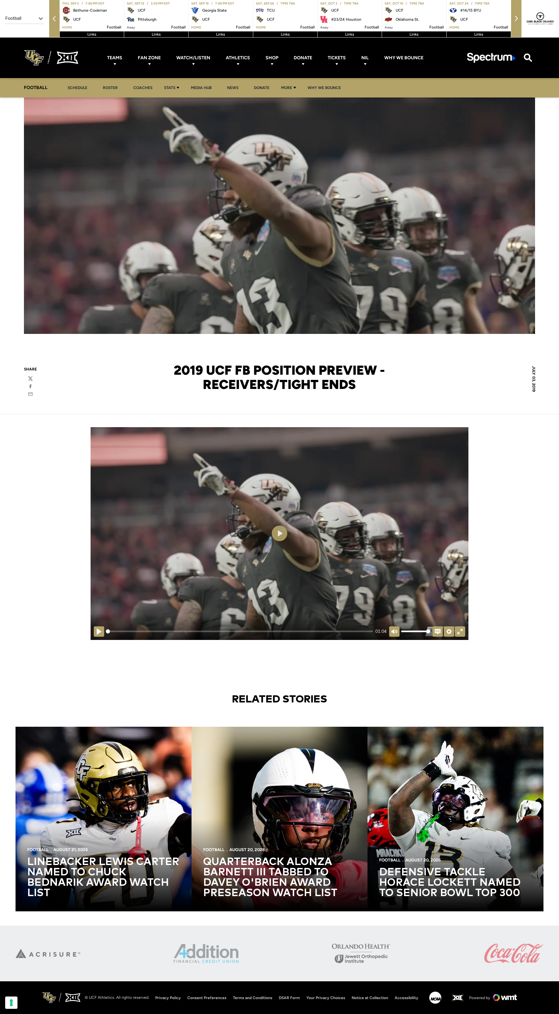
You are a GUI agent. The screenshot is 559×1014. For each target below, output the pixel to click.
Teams (114, 58)
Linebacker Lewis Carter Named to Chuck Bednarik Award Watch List (103, 877)
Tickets (337, 58)
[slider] (239, 631)
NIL (365, 58)
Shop (272, 58)
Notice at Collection (370, 998)
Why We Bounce (403, 58)
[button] (54, 18)
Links (91, 34)
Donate (303, 58)
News (232, 87)
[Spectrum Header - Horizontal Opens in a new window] (491, 58)
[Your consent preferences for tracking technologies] (11, 1003)
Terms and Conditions (252, 998)
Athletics (238, 58)
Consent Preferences (206, 998)
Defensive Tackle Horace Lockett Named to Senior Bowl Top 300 (450, 882)
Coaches (142, 87)
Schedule (77, 87)
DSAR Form (289, 998)
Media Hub (203, 87)
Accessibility (406, 997)
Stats (169, 87)
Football (38, 849)
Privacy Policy (168, 998)
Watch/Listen (193, 58)
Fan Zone (149, 58)
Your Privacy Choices (325, 998)
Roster (110, 87)
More (286, 87)
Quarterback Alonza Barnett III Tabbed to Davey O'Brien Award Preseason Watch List (270, 877)
